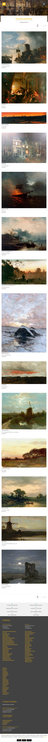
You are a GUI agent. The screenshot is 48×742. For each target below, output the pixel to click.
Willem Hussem (5, 683)
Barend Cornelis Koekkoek (7, 640)
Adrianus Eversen (6, 636)
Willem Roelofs (5, 652)
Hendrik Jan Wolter (28, 660)
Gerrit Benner (5, 671)
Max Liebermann (28, 645)
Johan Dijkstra (5, 679)
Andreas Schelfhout (6, 655)
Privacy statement (6, 721)
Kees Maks (27, 647)
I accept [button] (29, 740)
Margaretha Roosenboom (7, 653)
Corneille (4, 678)
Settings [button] (19, 740)
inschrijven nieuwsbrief (7, 715)
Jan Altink (4, 668)
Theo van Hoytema (29, 640)
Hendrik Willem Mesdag (7, 648)
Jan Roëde (4, 691)
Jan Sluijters (27, 652)
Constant (4, 677)
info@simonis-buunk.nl (7, 712)
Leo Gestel (27, 636)
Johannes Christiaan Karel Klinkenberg (10, 644)
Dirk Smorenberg (28, 653)
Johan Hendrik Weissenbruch (8, 660)
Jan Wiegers (4, 694)
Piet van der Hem (28, 639)
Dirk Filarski (27, 635)
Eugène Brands (5, 674)
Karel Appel (4, 669)
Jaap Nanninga (5, 688)
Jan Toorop (27, 656)
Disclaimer (4, 724)
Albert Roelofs (5, 651)
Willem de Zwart (28, 661)
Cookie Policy (5, 722)
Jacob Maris (4, 645)
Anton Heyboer (5, 682)
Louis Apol (4, 632)
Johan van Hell (5, 681)
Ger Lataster (5, 685)
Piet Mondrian (27, 649)
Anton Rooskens (5, 692)
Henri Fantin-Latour (29, 634)
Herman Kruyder (28, 644)
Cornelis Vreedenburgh (29, 657)
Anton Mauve (5, 647)
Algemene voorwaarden (7, 720)
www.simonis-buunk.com (7, 729)
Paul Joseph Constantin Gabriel (8, 638)
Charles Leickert (5, 649)
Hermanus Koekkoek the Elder (8, 642)
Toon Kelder (27, 643)
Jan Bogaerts (5, 673)
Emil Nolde (4, 690)
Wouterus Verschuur (6, 659)
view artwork (4, 67)
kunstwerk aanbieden (7, 716)
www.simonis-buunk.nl (7, 710)
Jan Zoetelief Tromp (6, 657)
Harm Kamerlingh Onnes (30, 651)
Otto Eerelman (5, 635)
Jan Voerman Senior (29, 655)
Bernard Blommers (6, 634)
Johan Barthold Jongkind (7, 639)
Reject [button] (24, 740)
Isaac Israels (27, 642)
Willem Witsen (28, 659)
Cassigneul (4, 675)
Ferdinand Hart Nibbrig (29, 638)
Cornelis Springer (5, 656)
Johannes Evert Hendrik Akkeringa (9, 631)
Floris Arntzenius (28, 631)
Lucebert (4, 686)
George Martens (28, 648)
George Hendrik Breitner (30, 632)
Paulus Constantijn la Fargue (8, 643)
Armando (4, 670)
